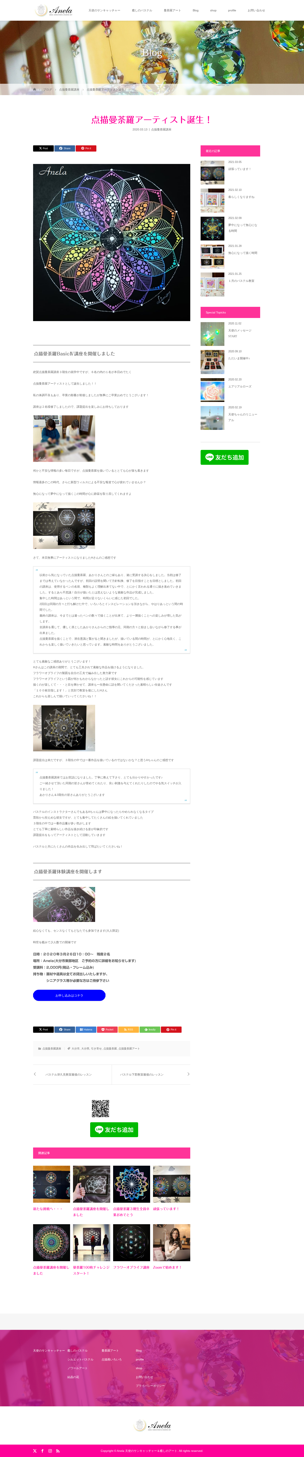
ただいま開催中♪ (239, 358)
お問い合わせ (256, 10)
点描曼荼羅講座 (161, 129)
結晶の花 (73, 1377)
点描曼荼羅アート (129, 1048)
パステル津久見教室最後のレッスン (68, 1074)
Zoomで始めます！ (167, 1267)
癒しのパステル (142, 10)
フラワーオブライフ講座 (131, 1267)
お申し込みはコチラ (69, 995)
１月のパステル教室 (241, 280)
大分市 (76, 1048)
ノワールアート (77, 1368)
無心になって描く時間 (242, 253)
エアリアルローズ (239, 386)
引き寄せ (96, 1048)
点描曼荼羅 (110, 1048)
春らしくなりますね (241, 196)
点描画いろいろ (112, 1359)
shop (213, 10)
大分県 (85, 1048)
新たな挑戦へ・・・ (48, 1209)
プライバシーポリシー (150, 1385)
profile (232, 10)
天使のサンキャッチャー (104, 10)
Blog (196, 10)
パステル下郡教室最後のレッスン (142, 1074)
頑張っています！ (166, 1209)
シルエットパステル (80, 1359)
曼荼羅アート (172, 10)
